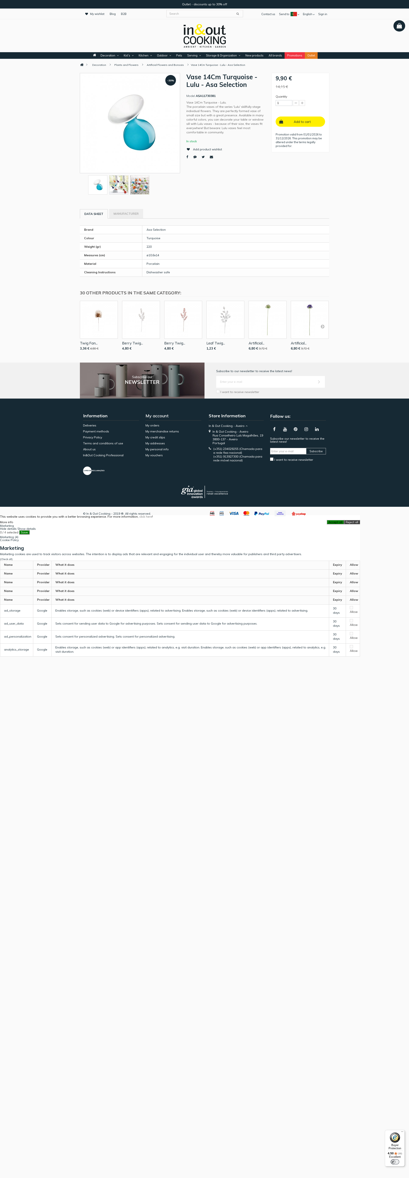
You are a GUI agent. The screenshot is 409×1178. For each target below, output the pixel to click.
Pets (179, 55)
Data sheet (93, 214)
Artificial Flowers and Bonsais (165, 64)
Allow (354, 612)
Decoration (108, 55)
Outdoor (162, 55)
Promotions (294, 55)
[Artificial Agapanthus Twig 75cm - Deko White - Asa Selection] (268, 320)
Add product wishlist (207, 149)
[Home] (82, 65)
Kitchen (143, 55)
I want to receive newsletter (239, 392)
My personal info (157, 449)
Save (24, 532)
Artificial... (256, 343)
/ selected (9, 532)
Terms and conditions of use (103, 443)
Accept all (335, 522)
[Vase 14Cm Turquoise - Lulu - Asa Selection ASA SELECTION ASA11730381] (97, 185)
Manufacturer (126, 214)
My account (157, 415)
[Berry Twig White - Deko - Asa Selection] (141, 320)
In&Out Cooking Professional (103, 455)
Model (190, 96)
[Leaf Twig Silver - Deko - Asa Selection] (225, 320)
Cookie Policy (9, 540)
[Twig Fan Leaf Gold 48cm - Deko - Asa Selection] (99, 320)
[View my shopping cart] (399, 26)
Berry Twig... (132, 343)
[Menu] (402, 1132)
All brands (275, 55)
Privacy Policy (92, 437)
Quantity (281, 96)
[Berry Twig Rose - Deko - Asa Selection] (183, 320)
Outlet (311, 55)
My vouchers (154, 455)
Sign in (322, 14)
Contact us (268, 14)
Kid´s (127, 55)
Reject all (352, 522)
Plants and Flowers (126, 64)
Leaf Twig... (215, 343)
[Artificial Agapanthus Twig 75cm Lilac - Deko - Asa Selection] (310, 320)
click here (145, 516)
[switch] (395, 1161)
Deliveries (89, 425)
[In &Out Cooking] (204, 35)
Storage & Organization (221, 55)
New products (254, 55)
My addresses (155, 443)
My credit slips (155, 437)
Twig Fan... (89, 343)
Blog (113, 14)
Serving (192, 55)
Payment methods (96, 431)
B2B (124, 14)
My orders (152, 425)
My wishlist (97, 14)
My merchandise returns (162, 431)
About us (89, 449)
